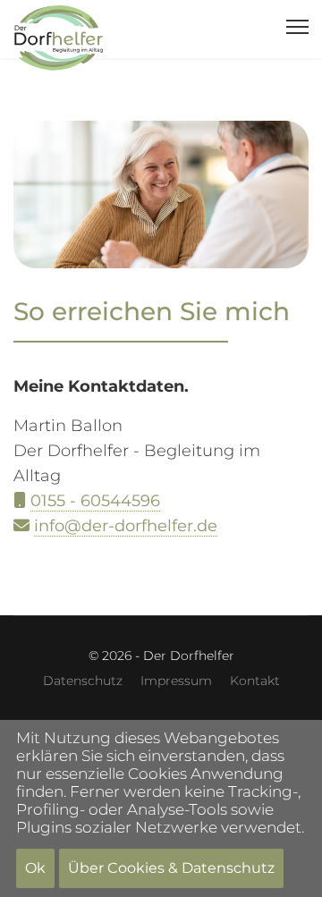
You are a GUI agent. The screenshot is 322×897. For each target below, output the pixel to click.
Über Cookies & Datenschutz (171, 867)
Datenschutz (83, 681)
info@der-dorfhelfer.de (125, 526)
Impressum (176, 681)
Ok (35, 867)
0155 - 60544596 (95, 501)
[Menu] (297, 27)
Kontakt (255, 681)
